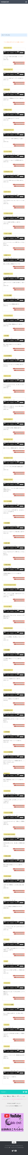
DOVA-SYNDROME (20, 62)
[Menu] (26, 2)
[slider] (22, 52)
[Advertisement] (14, 18)
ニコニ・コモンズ (20, 63)
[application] (14, 52)
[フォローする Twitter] (23, 1092)
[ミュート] (18, 52)
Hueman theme (21, 1147)
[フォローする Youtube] (26, 1092)
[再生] (5, 52)
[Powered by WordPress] (9, 1147)
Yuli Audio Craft (5, 2)
